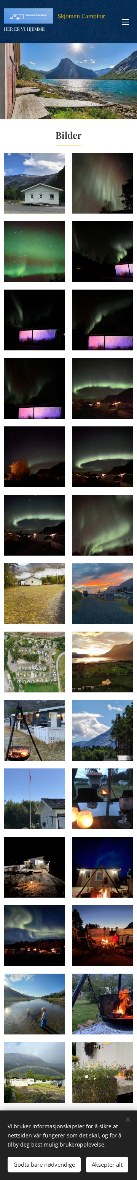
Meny (125, 21)
